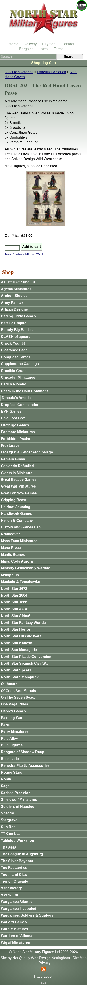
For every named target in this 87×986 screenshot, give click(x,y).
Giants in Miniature (16, 473)
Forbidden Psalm (15, 439)
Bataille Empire (13, 323)
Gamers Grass (13, 459)
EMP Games (11, 411)
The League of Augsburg (22, 854)
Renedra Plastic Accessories (25, 765)
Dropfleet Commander (19, 405)
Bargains (26, 49)
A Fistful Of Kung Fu (18, 282)
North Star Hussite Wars (21, 636)
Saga (5, 786)
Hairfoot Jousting (15, 507)
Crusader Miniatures (18, 377)
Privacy (44, 963)
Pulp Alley (9, 738)
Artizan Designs (14, 309)
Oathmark (9, 684)
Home (13, 44)
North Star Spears (16, 670)
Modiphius (10, 575)
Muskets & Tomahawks (20, 582)
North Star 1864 (14, 595)
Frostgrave (10, 445)
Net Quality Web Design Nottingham (41, 958)
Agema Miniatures (16, 289)
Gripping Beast (13, 500)
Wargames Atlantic (16, 902)
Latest (43, 49)
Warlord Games (14, 922)
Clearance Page (14, 350)
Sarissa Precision (16, 793)
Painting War (11, 718)
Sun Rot (8, 827)
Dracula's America (19, 72)
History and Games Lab (21, 527)
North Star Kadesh (16, 643)
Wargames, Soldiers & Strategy (27, 915)
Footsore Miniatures (18, 432)
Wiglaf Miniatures (15, 943)
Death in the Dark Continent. (25, 391)
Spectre (7, 813)
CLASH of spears (15, 337)
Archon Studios (14, 296)
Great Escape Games (18, 479)
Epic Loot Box (13, 418)
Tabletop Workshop (17, 840)
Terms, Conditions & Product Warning (25, 254)
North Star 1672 (14, 589)
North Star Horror (15, 629)
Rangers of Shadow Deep (22, 752)
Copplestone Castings (20, 364)
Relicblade (10, 759)
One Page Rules (14, 704)
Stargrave (9, 820)
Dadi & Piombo (13, 384)
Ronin (6, 779)
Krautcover (10, 534)
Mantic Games (13, 554)
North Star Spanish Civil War (25, 663)
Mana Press (11, 548)
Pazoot (7, 725)
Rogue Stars (11, 772)
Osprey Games (13, 711)
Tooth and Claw (14, 874)
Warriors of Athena (16, 936)
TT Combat (10, 834)
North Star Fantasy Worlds (23, 623)
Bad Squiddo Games (18, 316)
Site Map (79, 958)
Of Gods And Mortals (18, 691)
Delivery (30, 44)
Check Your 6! (13, 343)
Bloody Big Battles (17, 330)
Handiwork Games (16, 514)
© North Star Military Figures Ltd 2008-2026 (43, 952)
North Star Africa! (15, 616)
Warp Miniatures (14, 929)
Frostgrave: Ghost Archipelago (27, 452)
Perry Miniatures (15, 731)
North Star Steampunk (20, 677)
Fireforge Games (15, 425)
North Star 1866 (14, 602)
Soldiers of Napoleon (19, 806)
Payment (49, 44)
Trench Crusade (14, 881)
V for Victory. (12, 888)
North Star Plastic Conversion (26, 657)
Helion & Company (17, 520)
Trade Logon (43, 976)
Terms (58, 49)
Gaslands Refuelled (17, 466)
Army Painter (12, 303)
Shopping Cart (43, 63)
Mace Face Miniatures (19, 541)
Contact (68, 44)
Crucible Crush (14, 371)
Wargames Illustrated (18, 909)
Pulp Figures (12, 745)
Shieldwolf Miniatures (19, 799)
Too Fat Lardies (14, 868)
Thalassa (8, 847)
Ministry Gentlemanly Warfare (25, 568)
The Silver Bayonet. (17, 861)
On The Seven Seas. (18, 697)
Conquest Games (15, 357)
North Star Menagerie (19, 650)
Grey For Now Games (19, 493)
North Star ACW (14, 609)
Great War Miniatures (18, 486)
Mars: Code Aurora (17, 561)
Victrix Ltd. (10, 895)
